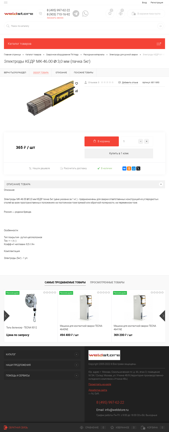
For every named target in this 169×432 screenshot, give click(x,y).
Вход (144, 2)
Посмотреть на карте (99, 384)
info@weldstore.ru (117, 410)
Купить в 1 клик (119, 153)
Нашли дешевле (41, 168)
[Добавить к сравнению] (77, 91)
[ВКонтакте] (124, 168)
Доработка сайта (97, 390)
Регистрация (157, 2)
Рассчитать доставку (75, 168)
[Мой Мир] (134, 168)
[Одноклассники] (129, 168)
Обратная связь (18, 427)
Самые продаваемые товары (65, 282)
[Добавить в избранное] (77, 84)
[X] (138, 168)
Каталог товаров (19, 43)
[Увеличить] (42, 102)
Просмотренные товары (107, 282)
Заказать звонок (55, 18)
